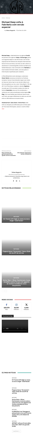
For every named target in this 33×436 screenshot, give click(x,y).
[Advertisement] (16, 351)
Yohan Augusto (10, 30)
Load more (16, 431)
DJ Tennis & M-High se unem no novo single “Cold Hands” (16, 220)
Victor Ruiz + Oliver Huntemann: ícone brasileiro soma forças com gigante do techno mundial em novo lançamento (16, 282)
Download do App (8, 316)
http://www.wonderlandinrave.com (17, 174)
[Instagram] (16, 180)
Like (7, 303)
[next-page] (6, 291)
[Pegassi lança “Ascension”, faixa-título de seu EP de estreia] (16, 239)
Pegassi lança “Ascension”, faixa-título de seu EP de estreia (16, 252)
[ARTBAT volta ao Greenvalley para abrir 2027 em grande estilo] (6, 424)
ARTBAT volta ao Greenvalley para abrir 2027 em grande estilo (21, 424)
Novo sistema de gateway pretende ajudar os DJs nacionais (9, 154)
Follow (16, 303)
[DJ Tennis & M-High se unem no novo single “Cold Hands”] (16, 207)
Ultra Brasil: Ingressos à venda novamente (24, 153)
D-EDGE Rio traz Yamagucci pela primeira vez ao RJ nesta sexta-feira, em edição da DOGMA (21, 414)
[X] (19, 180)
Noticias (8, 18)
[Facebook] (13, 180)
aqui (3, 108)
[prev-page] (3, 291)
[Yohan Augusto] (3, 30)
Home (3, 18)
